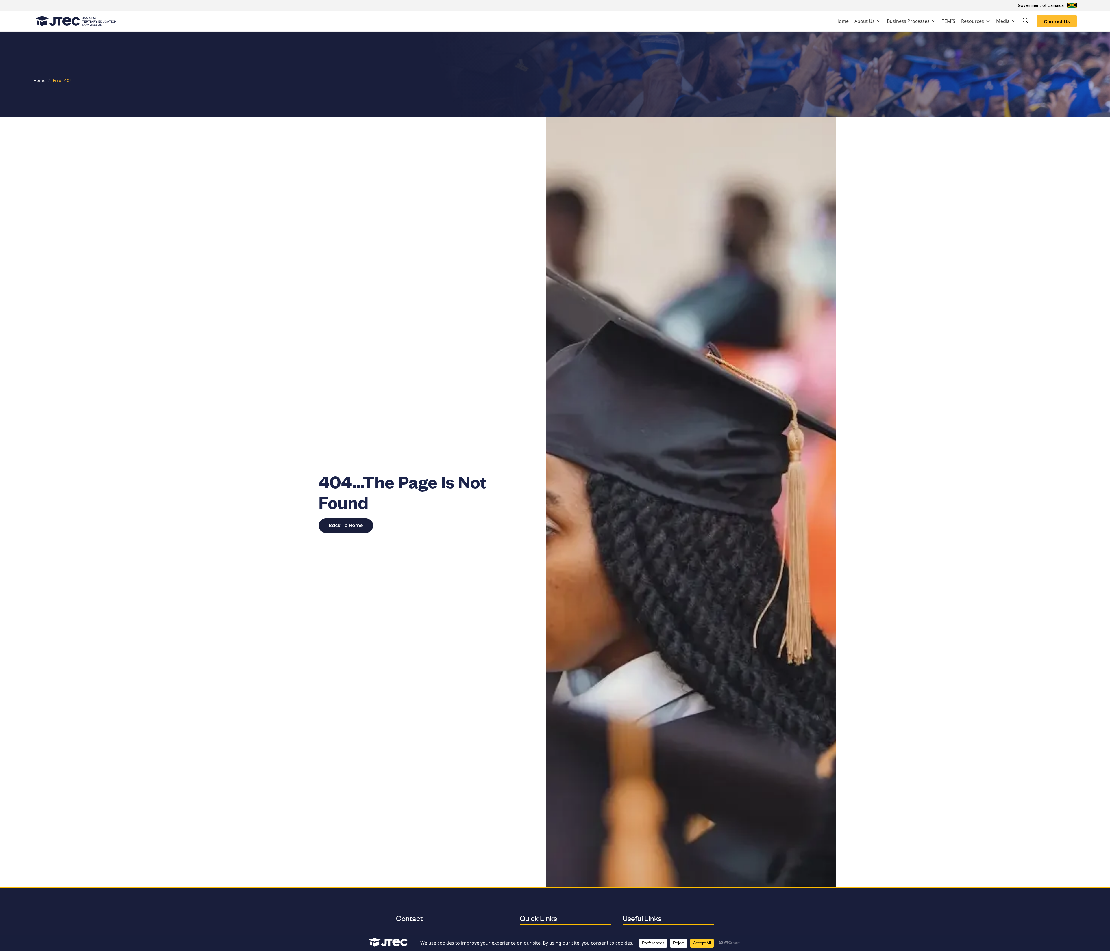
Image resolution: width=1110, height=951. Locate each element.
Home (842, 21)
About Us (864, 21)
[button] (1025, 21)
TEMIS (948, 21)
